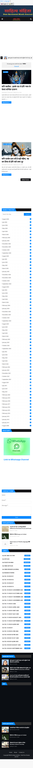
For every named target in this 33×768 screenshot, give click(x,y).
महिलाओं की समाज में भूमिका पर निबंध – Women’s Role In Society (18, 743)
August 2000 (16, 425)
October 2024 (16, 281)
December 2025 (16, 244)
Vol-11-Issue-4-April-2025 (15, 607)
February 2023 (16, 339)
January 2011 (16, 422)
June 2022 (16, 355)
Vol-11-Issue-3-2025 (15, 603)
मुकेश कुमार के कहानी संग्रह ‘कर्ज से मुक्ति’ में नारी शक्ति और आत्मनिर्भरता (20, 661)
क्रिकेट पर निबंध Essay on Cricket (18, 534)
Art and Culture (15, 555)
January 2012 (16, 419)
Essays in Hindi (15, 562)
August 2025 (16, 256)
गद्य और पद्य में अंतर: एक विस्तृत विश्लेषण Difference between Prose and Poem (20, 527)
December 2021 (16, 373)
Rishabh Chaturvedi (8, 92)
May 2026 (16, 228)
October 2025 (16, 250)
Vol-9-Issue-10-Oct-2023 (15, 638)
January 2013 (16, 416)
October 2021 (16, 376)
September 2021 (16, 379)
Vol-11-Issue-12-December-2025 (15, 600)
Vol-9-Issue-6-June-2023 (15, 641)
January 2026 (16, 240)
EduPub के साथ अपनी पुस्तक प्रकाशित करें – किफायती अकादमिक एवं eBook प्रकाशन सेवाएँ (20, 676)
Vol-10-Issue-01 (15, 576)
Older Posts (25, 179)
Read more (6, 102)
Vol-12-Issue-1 (15, 627)
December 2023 (16, 311)
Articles (15, 559)
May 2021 (16, 392)
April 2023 (16, 333)
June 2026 (16, 225)
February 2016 (16, 407)
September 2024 (16, 284)
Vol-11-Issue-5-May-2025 (15, 610)
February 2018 (16, 401)
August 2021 (16, 382)
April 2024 (16, 299)
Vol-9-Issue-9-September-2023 (15, 648)
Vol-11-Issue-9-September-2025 (15, 621)
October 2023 (16, 318)
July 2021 (16, 385)
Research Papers (15, 573)
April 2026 (16, 231)
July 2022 (16, 351)
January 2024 (16, 308)
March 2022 (16, 364)
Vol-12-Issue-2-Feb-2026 (15, 631)
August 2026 (16, 219)
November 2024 (16, 277)
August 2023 (16, 324)
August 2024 (16, 287)
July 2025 (16, 259)
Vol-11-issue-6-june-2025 (15, 624)
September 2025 (16, 253)
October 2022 (16, 345)
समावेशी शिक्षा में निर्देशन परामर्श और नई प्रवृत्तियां (19, 727)
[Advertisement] (16, 38)
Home (10, 752)
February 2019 (16, 398)
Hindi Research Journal (15, 569)
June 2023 (16, 327)
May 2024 (16, 296)
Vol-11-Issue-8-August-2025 (15, 617)
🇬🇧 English (4, 4)
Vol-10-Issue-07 (15, 583)
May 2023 (16, 330)
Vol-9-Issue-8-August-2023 (15, 645)
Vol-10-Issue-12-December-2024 (15, 590)
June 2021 (16, 388)
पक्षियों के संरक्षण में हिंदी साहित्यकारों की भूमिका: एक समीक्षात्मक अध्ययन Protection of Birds (20, 668)
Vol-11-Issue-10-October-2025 (15, 593)
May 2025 (16, 265)
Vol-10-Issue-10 (15, 586)
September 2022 (16, 348)
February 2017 (16, 404)
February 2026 (16, 237)
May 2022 (16, 358)
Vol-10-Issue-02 (15, 579)
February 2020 (16, 395)
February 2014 (16, 413)
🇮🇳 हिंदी (11, 4)
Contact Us (21, 752)
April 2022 (16, 361)
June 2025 (16, 262)
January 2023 (16, 342)
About (15, 752)
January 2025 (16, 271)
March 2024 (16, 302)
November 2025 (16, 247)
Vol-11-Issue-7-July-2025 (15, 614)
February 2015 (16, 410)
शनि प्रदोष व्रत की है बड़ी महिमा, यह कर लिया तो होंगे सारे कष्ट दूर (15, 160)
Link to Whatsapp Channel (16, 459)
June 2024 (16, 293)
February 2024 (16, 305)
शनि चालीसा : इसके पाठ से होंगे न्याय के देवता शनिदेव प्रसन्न (16, 88)
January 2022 (16, 370)
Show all (16, 66)
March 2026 (16, 234)
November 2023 (16, 314)
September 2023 (16, 321)
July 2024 (16, 290)
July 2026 (16, 222)
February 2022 (16, 367)
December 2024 (16, 274)
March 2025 (16, 268)
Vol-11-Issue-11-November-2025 (15, 597)
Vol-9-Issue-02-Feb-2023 (15, 634)
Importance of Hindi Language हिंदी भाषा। (20, 542)
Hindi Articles (15, 566)
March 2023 (16, 336)
